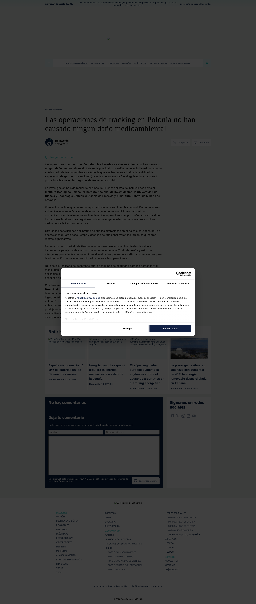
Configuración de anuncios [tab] (145, 283)
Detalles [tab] (111, 283)
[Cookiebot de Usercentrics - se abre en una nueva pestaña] (178, 274)
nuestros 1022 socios (88, 297)
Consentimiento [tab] (78, 283)
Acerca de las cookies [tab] (178, 283)
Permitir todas (170, 328)
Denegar (127, 328)
